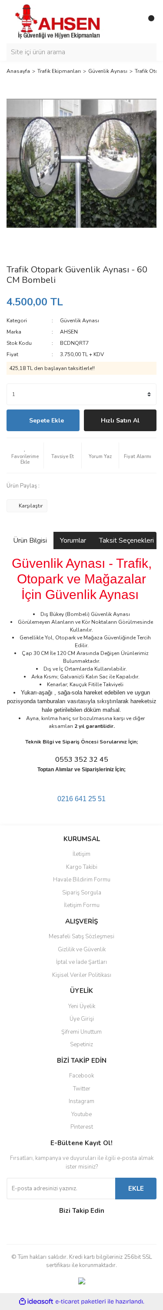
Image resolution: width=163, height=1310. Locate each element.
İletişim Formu (82, 905)
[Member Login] (130, 21)
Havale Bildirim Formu (81, 880)
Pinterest (81, 1127)
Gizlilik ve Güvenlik (82, 949)
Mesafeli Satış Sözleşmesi (81, 936)
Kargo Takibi (81, 867)
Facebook (81, 1076)
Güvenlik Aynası (79, 320)
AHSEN (69, 331)
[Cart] (147, 21)
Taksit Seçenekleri (126, 540)
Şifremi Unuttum (81, 1032)
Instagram (81, 1101)
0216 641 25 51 (81, 798)
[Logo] (58, 21)
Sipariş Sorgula (81, 893)
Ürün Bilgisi (30, 540)
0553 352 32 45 (81, 759)
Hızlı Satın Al (120, 420)
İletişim (81, 854)
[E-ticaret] (80, 1302)
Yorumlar (73, 540)
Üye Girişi (82, 1019)
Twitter (81, 1089)
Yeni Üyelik (81, 1006)
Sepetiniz (81, 1044)
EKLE (136, 1188)
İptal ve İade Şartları (81, 962)
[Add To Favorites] (25, 455)
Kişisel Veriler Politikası (81, 975)
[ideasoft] (36, 1301)
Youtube (81, 1114)
